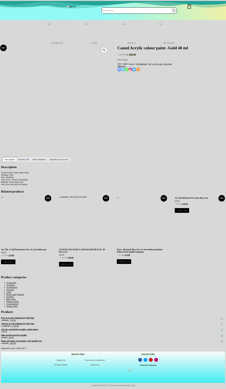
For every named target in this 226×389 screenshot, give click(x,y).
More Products (39, 159)
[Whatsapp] (126, 69)
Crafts (8, 292)
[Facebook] (119, 69)
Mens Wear (11, 299)
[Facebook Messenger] (134, 69)
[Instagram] (130, 69)
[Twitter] (123, 69)
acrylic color (157, 64)
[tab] (9, 159)
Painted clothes (12, 301)
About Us (61, 360)
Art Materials (141, 64)
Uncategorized (12, 304)
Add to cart (8, 262)
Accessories (11, 283)
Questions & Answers (58, 159)
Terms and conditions (95, 360)
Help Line (94, 365)
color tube (167, 64)
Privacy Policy (61, 365)
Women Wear (12, 306)
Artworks (10, 290)
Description (10, 159)
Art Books (10, 285)
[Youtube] (151, 360)
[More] (138, 69)
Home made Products (15, 294)
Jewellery (10, 297)
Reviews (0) (24, 159)
